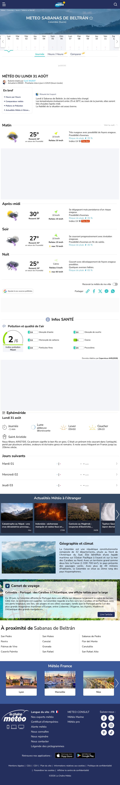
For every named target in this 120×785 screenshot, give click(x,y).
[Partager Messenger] (106, 291)
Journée (39, 54)
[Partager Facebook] (94, 291)
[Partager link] (88, 291)
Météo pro (74, 721)
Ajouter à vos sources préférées (20, 291)
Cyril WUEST (30, 81)
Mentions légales (16, 765)
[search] (115, 4)
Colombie (10, 10)
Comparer (76, 54)
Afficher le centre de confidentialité (73, 770)
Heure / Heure (56, 54)
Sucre (17, 10)
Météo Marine (76, 717)
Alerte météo (39, 726)
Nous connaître (40, 731)
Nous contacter (40, 741)
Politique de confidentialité (100, 765)
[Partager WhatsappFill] (113, 291)
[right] (117, 41)
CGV (36, 765)
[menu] (4, 4)
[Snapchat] (104, 725)
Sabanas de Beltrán (28, 10)
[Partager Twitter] (100, 291)
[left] (3, 41)
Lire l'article (106, 614)
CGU (29, 765)
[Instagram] (111, 725)
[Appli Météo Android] (85, 755)
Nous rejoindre (39, 736)
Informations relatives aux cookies (69, 765)
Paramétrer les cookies (44, 770)
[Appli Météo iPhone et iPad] (64, 755)
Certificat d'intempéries (44, 721)
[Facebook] (104, 718)
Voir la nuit (109, 125)
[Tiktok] (111, 732)
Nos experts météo (42, 717)
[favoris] (91, 18)
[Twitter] (111, 718)
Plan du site (45, 765)
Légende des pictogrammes (47, 746)
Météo (3, 10)
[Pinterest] (104, 732)
